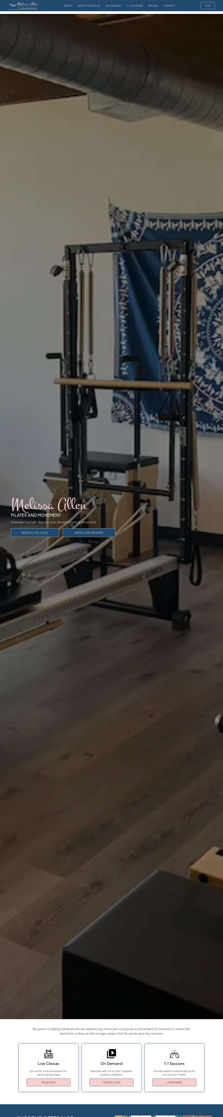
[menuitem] (68, 5)
